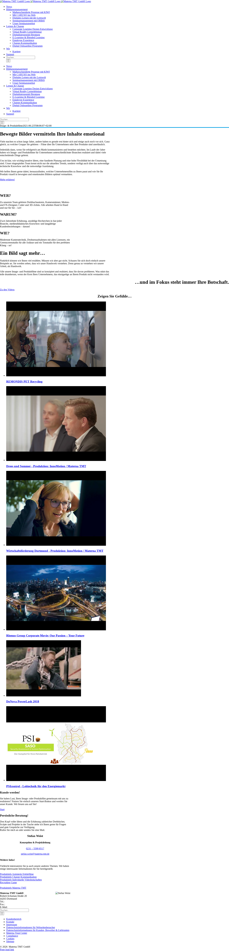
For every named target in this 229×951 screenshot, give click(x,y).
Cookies (10, 938)
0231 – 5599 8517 (35, 848)
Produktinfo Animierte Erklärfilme (17, 874)
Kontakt (10, 921)
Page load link (7, 949)
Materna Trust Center (16, 933)
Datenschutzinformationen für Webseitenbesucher (30, 927)
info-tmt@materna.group (20, 907)
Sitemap (10, 941)
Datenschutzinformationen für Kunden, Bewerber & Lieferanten (37, 930)
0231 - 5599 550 (13, 901)
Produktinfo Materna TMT (13, 887)
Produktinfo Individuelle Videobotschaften (21, 879)
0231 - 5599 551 (14, 904)
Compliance (12, 935)
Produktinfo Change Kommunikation (18, 877)
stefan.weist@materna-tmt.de (35, 854)
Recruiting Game (8, 882)
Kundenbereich (13, 919)
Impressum (11, 924)
